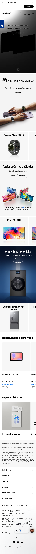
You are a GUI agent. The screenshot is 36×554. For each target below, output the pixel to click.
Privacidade (28, 547)
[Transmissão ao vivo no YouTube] (16, 416)
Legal (11, 550)
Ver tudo (18, 263)
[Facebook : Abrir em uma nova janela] (14, 542)
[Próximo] (34, 146)
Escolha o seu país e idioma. (9, 2)
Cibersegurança (29, 550)
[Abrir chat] (32, 530)
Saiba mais (12, 175)
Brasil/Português (7, 533)
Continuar (28, 6)
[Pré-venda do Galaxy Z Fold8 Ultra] (18, 102)
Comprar (22, 175)
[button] (18, 470)
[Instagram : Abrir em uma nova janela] (18, 542)
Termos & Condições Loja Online (13, 547)
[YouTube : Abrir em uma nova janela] (22, 542)
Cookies (5, 550)
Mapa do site (18, 550)
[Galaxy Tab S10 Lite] (16, 356)
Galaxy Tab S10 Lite (10, 374)
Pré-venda (18, 33)
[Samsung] (6, 13)
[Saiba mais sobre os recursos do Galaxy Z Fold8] (18, 41)
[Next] (34, 365)
